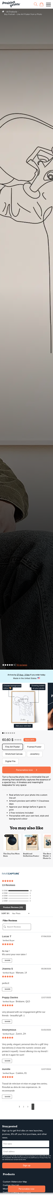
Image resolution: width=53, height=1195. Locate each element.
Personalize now (26, 1189)
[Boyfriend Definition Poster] (32, 850)
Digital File (10, 761)
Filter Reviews (10, 920)
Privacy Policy (44, 1157)
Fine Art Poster (12, 746)
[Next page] (33, 1107)
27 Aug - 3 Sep (23, 675)
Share (7, 960)
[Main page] (11, 4)
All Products (11, 11)
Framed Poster (34, 746)
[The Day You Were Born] (12, 850)
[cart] (41, 4)
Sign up (26, 1165)
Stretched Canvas (14, 754)
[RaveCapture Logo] (10, 874)
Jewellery (34, 754)
